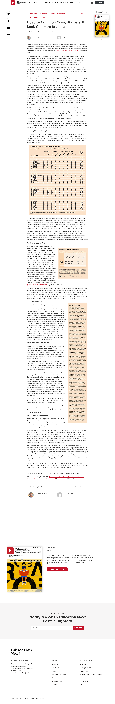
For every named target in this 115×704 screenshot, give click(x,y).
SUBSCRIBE (99, 2)
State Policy (79, 13)
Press (53, 678)
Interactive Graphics (58, 681)
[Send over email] (8, 34)
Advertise (83, 664)
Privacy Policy (84, 671)
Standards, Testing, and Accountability (55, 13)
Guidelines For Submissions (88, 678)
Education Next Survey (59, 674)
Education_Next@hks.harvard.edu (25, 673)
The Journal (55, 668)
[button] (88, 2)
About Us (55, 664)
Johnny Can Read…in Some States (37, 285)
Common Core (32, 13)
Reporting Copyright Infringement (91, 674)
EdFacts (54, 671)
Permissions (84, 681)
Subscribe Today (57, 569)
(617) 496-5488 (20, 671)
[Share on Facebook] (8, 20)
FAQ (81, 684)
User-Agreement (85, 668)
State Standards (33, 17)
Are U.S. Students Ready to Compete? (67, 51)
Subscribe (78, 627)
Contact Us (55, 684)
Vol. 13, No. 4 (47, 17)
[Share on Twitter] (8, 13)
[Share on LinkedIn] (8, 27)
